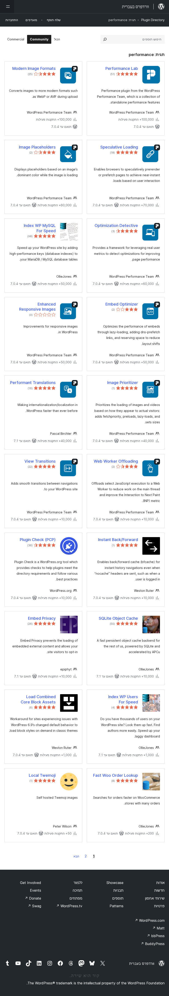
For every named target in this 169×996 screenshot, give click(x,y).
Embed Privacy (42, 618)
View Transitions (40, 461)
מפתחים (76, 898)
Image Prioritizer (122, 382)
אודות (160, 882)
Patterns (116, 906)
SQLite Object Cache (118, 618)
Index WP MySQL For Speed (40, 228)
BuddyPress (153, 944)
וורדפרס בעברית (141, 963)
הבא (76, 856)
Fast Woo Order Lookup (115, 775)
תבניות (118, 890)
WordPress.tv (69, 906)
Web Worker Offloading (116, 461)
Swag (34, 906)
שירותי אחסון (155, 898)
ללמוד (77, 882)
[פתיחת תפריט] (7, 6)
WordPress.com (150, 920)
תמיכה (77, 890)
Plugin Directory (153, 20)
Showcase (115, 882)
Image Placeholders (37, 147)
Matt (158, 928)
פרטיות (159, 906)
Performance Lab (121, 68)
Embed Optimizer (121, 304)
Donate (33, 898)
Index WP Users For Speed (123, 699)
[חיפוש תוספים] (105, 39)
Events (35, 890)
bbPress (156, 936)
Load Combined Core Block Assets (38, 699)
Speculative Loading (119, 147)
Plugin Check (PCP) (38, 539)
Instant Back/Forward (118, 539)
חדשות (159, 890)
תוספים (117, 898)
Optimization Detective (116, 225)
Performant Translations (33, 382)
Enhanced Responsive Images (37, 306)
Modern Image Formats (34, 68)
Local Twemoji (42, 775)
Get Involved (30, 882)
